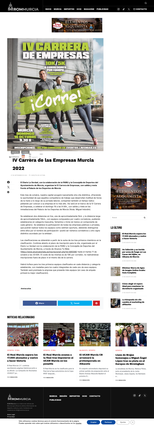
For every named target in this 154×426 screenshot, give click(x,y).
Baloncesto (83, 350)
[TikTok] (124, 9)
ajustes (78, 423)
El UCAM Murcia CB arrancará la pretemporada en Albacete (91, 359)
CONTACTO (94, 396)
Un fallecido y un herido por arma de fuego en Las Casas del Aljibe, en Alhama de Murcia (134, 253)
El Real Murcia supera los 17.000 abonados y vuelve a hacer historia (134, 235)
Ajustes (123, 422)
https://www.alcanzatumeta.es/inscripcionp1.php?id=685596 (48, 252)
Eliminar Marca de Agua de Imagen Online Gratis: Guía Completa (133, 270)
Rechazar (108, 422)
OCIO (84, 396)
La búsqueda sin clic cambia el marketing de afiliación (133, 301)
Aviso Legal (11, 414)
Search (145, 217)
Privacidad (11, 417)
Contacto (141, 9)
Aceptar (93, 422)
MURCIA (53, 396)
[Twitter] (129, 9)
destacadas (26, 288)
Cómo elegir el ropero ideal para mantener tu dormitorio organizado (133, 286)
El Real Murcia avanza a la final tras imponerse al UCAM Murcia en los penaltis (58, 359)
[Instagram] (118, 9)
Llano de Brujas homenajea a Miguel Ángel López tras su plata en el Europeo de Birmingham (131, 359)
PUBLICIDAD (55, 400)
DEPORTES (15, 152)
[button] (146, 3)
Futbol (17, 350)
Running (25, 152)
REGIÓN (63, 396)
